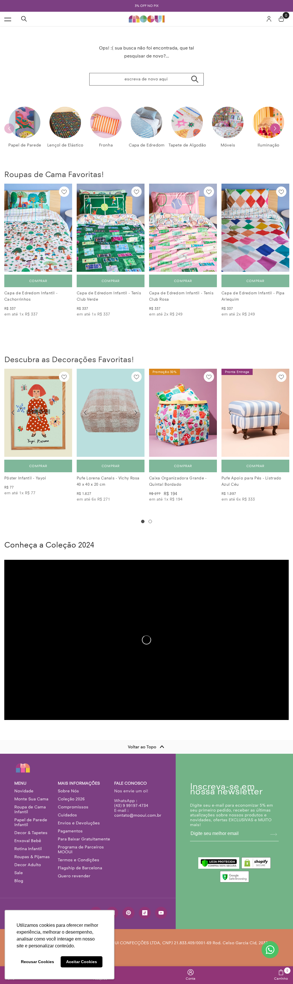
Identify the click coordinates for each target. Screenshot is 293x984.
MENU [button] (20, 783)
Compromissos (73, 807)
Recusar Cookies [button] (37, 961)
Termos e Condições (78, 859)
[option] (146, 6)
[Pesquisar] (24, 19)
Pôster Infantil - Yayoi (25, 478)
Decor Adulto (27, 864)
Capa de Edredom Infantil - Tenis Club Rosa (181, 296)
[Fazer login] (269, 18)
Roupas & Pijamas (32, 856)
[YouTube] (161, 913)
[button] (275, 128)
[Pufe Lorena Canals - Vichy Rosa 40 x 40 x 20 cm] (110, 413)
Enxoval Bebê (27, 840)
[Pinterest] (128, 913)
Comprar (38, 281)
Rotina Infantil (28, 848)
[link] (190, 974)
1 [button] (142, 521)
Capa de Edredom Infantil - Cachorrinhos (31, 296)
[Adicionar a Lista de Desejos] (64, 192)
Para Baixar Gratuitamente (84, 839)
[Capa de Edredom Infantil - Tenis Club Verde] (110, 228)
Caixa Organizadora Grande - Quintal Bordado (178, 481)
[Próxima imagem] (63, 228)
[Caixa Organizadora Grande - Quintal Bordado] (183, 413)
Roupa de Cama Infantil (30, 809)
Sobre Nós (68, 790)
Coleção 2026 (71, 799)
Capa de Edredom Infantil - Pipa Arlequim (253, 296)
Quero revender (74, 875)
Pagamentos (70, 831)
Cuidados (67, 815)
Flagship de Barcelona (80, 867)
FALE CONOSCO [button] (130, 783)
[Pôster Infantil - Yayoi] (38, 413)
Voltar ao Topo (142, 746)
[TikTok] (145, 913)
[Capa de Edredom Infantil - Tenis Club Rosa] (183, 228)
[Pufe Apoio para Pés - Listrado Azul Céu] (255, 413)
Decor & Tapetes (30, 832)
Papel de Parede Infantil (30, 822)
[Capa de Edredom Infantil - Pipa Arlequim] (255, 228)
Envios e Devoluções (79, 823)
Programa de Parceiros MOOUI (81, 849)
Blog (18, 880)
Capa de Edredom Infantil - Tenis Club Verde (109, 296)
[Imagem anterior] (13, 228)
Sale (18, 872)
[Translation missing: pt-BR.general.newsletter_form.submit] (273, 834)
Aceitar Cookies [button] (81, 961)
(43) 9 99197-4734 (131, 805)
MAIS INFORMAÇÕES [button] (79, 783)
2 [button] (150, 521)
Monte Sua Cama (31, 799)
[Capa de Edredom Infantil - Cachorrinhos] (38, 228)
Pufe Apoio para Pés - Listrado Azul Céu (251, 481)
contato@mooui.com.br (137, 815)
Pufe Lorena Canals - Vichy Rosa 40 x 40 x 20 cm (108, 481)
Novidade (23, 790)
